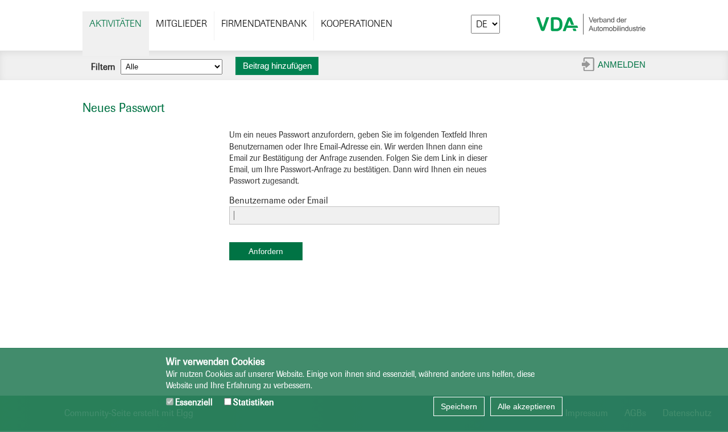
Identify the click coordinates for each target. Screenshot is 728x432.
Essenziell (194, 402)
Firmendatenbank (264, 24)
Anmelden (622, 64)
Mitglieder (181, 24)
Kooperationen (356, 24)
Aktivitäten (115, 24)
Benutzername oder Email (278, 200)
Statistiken (253, 402)
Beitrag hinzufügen (277, 65)
